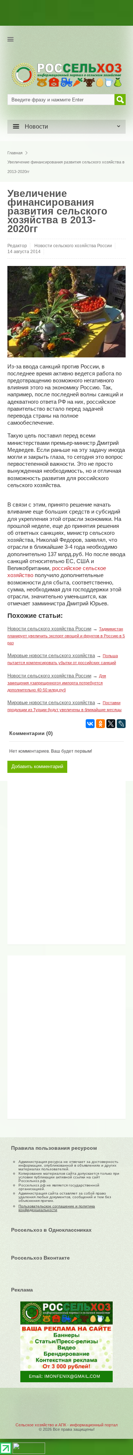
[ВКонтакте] (90, 723)
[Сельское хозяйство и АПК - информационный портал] (66, 75)
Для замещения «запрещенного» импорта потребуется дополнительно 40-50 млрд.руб (56, 683)
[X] (110, 723)
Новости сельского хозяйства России (73, 245)
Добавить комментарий (37, 766)
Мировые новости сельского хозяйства (51, 655)
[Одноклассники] (100, 723)
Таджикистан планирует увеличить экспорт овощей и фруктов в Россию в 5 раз (66, 636)
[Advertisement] (57, 865)
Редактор (17, 245)
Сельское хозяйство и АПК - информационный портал (66, 1425)
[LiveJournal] (121, 723)
